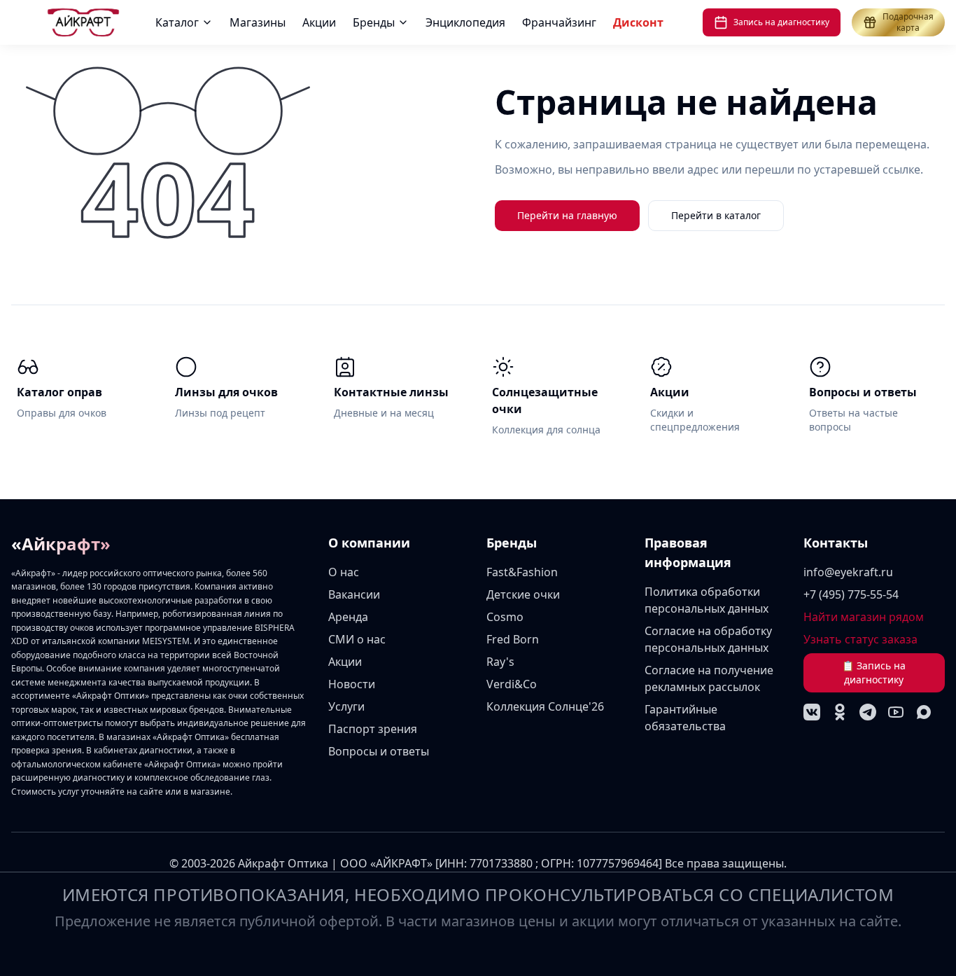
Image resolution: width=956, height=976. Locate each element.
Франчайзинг (559, 22)
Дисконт (638, 22)
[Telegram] (867, 712)
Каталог (177, 22)
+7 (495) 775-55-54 (851, 594)
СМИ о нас (357, 639)
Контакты (835, 542)
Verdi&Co (511, 684)
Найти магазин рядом (863, 617)
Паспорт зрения (372, 729)
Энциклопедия (465, 22)
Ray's (500, 661)
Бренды (374, 22)
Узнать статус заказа (860, 639)
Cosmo (504, 617)
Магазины (258, 22)
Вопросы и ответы (378, 751)
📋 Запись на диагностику (874, 672)
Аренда (348, 617)
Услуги (346, 706)
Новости (351, 684)
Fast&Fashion (522, 572)
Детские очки (523, 594)
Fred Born (512, 639)
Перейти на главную (567, 215)
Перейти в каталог (716, 215)
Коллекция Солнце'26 (545, 706)
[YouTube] (895, 712)
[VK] (811, 712)
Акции (319, 22)
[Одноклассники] (839, 712)
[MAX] (923, 712)
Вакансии (354, 594)
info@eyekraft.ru (848, 572)
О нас (343, 572)
